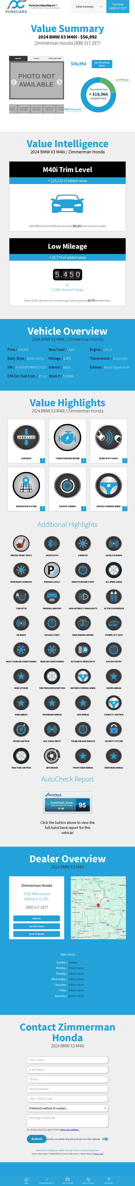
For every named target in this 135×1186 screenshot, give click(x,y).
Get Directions (36, 926)
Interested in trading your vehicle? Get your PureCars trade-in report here (67, 1150)
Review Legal (98, 1154)
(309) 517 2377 (87, 43)
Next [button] (59, 82)
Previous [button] (13, 82)
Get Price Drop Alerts (101, 64)
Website (36, 918)
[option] (36, 80)
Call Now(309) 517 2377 (117, 6)
